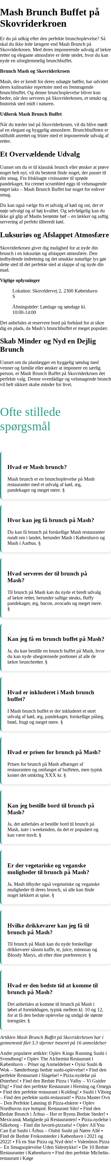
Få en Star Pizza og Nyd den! (44, 1141)
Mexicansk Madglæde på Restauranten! (38, 1119)
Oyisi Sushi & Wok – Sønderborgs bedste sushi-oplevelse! (51, 1067)
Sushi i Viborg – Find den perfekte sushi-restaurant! (55, 1094)
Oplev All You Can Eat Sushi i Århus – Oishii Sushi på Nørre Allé (52, 1127)
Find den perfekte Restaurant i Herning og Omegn (62, 1086)
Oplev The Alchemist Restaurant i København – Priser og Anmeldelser (46, 1061)
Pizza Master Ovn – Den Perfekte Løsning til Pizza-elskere (55, 1100)
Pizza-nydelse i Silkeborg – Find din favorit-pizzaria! (55, 1122)
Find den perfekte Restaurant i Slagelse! (53, 1072)
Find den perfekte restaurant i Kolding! (41, 1091)
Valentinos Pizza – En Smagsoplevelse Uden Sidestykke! (54, 1144)
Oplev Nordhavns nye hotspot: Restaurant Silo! (47, 1105)
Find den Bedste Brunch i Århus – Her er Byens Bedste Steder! (52, 1111)
